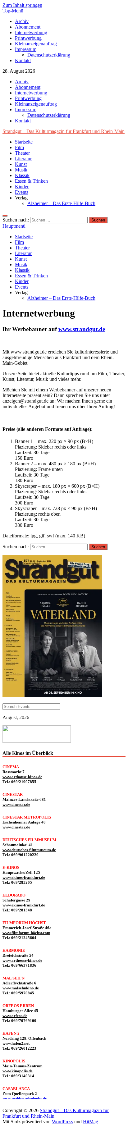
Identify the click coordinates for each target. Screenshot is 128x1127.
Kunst (21, 164)
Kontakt (23, 60)
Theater (22, 153)
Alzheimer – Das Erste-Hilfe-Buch (61, 203)
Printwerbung (28, 38)
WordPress (62, 1121)
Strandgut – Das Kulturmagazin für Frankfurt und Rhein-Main (63, 131)
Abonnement (27, 27)
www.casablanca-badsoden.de (24, 1098)
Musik (21, 169)
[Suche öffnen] (4, 216)
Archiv (22, 21)
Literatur (23, 158)
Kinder (22, 186)
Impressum (25, 49)
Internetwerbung (31, 32)
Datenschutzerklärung (48, 54)
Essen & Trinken (31, 181)
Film (19, 147)
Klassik (22, 175)
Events (21, 192)
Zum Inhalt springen (22, 5)
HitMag (90, 1121)
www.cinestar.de (16, 804)
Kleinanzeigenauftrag (36, 43)
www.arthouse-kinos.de (22, 776)
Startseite (24, 141)
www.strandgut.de (81, 329)
